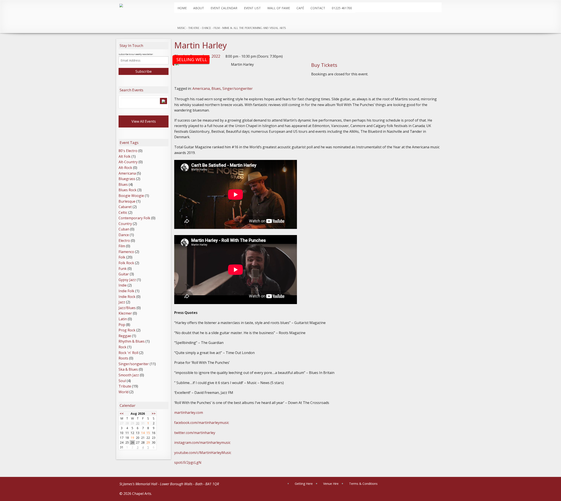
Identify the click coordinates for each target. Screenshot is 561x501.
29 (148, 442)
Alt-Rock (125, 167)
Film (122, 246)
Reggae (125, 335)
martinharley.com (188, 412)
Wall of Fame (278, 8)
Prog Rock (127, 330)
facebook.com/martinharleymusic (201, 422)
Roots (123, 358)
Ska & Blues (128, 369)
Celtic (123, 212)
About (198, 8)
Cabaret (125, 206)
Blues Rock (128, 190)
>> (154, 413)
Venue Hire (331, 484)
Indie (123, 285)
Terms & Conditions (363, 484)
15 (148, 433)
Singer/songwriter (237, 88)
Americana (201, 88)
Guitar (124, 274)
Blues (216, 88)
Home (182, 8)
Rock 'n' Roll (128, 352)
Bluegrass (127, 178)
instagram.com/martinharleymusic (202, 442)
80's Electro (128, 150)
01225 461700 (342, 8)
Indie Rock (127, 296)
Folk (122, 257)
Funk (123, 268)
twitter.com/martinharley (194, 432)
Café (300, 8)
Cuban (124, 229)
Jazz (122, 302)
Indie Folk (126, 291)
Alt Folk (125, 156)
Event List (252, 8)
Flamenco (126, 251)
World (123, 391)
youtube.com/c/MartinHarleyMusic (202, 452)
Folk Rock (126, 262)
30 (137, 423)
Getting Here (304, 484)
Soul (122, 380)
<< (122, 413)
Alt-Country (128, 161)
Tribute (125, 386)
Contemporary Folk (134, 218)
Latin (123, 319)
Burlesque (127, 201)
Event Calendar (224, 8)
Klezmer (125, 313)
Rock (122, 347)
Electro (124, 240)
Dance (124, 234)
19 (132, 437)
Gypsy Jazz (127, 279)
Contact (318, 8)
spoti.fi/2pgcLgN (187, 462)
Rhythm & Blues (132, 341)
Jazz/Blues (127, 307)
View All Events (143, 121)
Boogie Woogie (131, 195)
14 (143, 433)
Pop (122, 324)
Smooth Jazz (129, 375)
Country (125, 223)
